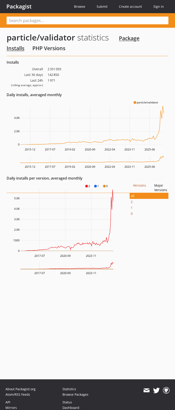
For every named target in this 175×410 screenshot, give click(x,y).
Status (67, 402)
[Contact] (146, 390)
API (7, 402)
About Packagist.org (20, 389)
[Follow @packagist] (156, 390)
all (132, 196)
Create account (130, 6)
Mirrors (11, 407)
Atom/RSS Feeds (17, 394)
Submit (102, 6)
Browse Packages (75, 394)
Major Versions (160, 187)
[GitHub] (166, 390)
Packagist (19, 6)
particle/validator (41, 37)
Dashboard (70, 407)
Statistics (69, 389)
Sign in (158, 6)
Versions (139, 185)
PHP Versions (48, 48)
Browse (79, 6)
